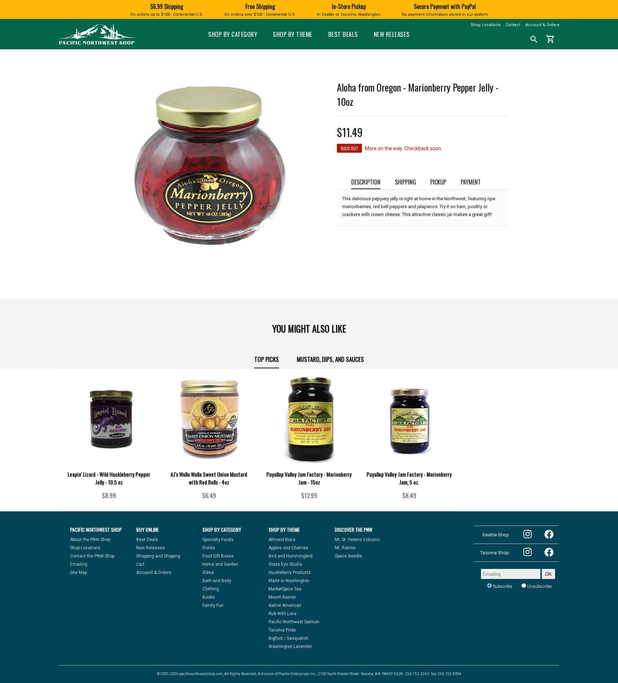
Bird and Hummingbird (291, 556)
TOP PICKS (266, 359)
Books (208, 597)
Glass (208, 572)
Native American (285, 605)
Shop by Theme (293, 34)
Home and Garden (220, 564)
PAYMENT (471, 182)
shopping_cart (550, 39)
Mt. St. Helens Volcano (357, 539)
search (534, 39)
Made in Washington (289, 580)
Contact (513, 25)
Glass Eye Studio (285, 564)
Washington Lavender (290, 646)
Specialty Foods (218, 539)
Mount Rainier (282, 597)
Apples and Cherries (288, 547)
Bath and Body (216, 580)
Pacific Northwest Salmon (294, 621)
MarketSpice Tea (285, 588)
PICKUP (438, 182)
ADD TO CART (119, 498)
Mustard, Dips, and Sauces (330, 359)
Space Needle (348, 556)
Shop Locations (485, 25)
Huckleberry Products (290, 572)
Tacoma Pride (282, 630)
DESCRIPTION (366, 182)
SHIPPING (405, 182)
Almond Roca (282, 539)
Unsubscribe (539, 586)
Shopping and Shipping (158, 556)
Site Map (78, 572)
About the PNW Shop (90, 539)
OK (548, 574)
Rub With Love (282, 613)
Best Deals (343, 34)
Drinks (208, 547)
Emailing (78, 564)
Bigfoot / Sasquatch (288, 638)
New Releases (392, 34)
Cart (140, 564)
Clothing (210, 588)
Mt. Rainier (345, 547)
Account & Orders (542, 25)
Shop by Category (232, 34)
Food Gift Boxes (218, 556)
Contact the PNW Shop (92, 556)
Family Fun (213, 605)
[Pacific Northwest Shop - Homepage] (97, 44)
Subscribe (502, 586)
